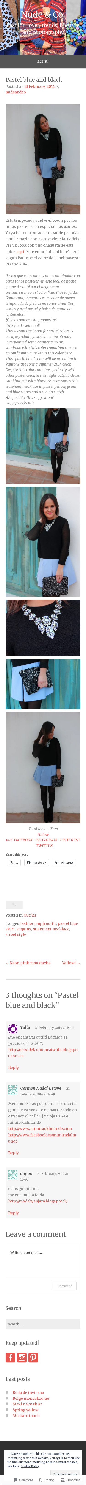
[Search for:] (43, 1324)
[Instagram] (22, 1357)
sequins (24, 929)
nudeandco (16, 92)
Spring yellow (26, 1410)
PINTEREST (70, 840)
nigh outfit (46, 923)
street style (16, 934)
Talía (25, 1027)
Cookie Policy (30, 1466)
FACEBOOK (23, 840)
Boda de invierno (28, 1392)
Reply (13, 1067)
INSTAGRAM (46, 840)
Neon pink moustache (30, 963)
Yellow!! (69, 963)
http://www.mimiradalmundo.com (40, 1128)
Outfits (30, 915)
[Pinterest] (33, 1357)
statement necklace (51, 929)
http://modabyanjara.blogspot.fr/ (37, 1201)
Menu (43, 61)
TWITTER (44, 845)
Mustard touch (26, 1415)
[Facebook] (10, 1357)
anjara (26, 1173)
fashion (27, 923)
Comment (64, 1286)
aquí (20, 251)
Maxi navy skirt (27, 1404)
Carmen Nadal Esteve (40, 1088)
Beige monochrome (31, 1398)
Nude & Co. (43, 14)
